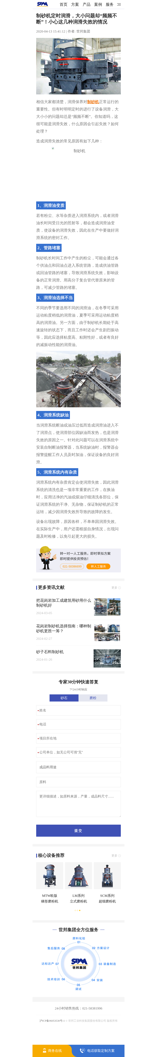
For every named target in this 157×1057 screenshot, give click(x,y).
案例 (98, 4)
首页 (63, 4)
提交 (78, 830)
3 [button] (80, 910)
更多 (114, 587)
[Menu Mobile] (118, 4)
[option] (48, 885)
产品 (87, 4)
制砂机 (93, 102)
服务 (110, 4)
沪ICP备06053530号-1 (52, 1020)
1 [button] (75, 910)
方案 (75, 4)
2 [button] (77, 910)
